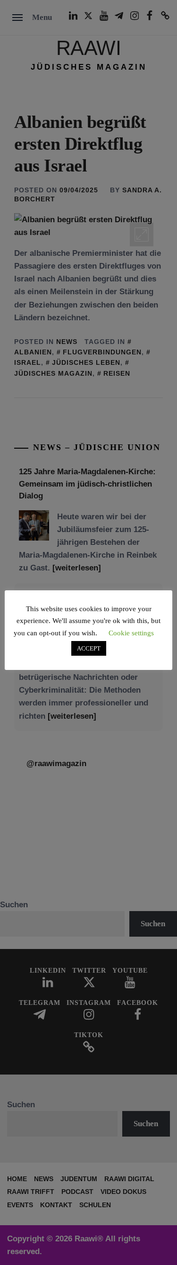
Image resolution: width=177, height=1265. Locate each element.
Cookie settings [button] (131, 633)
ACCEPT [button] (89, 648)
